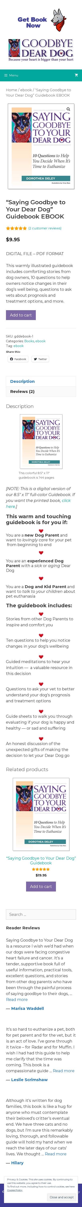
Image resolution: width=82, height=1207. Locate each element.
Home (11, 90)
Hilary (17, 1162)
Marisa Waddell (27, 1008)
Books (29, 341)
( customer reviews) (45, 228)
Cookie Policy (14, 1190)
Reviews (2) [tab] (22, 391)
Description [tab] (22, 381)
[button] (68, 109)
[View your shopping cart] (76, 75)
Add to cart (21, 315)
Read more (17, 999)
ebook (26, 90)
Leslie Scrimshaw (29, 1079)
